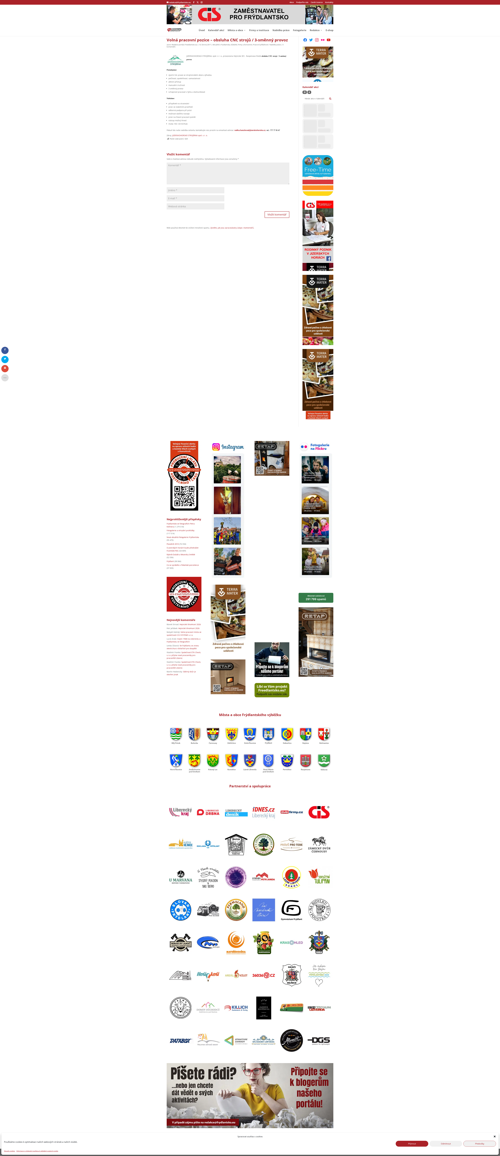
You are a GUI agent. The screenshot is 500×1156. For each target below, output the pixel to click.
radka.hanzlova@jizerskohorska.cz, (250, 130)
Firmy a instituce (259, 30)
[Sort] (309, 92)
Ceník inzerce (317, 2)
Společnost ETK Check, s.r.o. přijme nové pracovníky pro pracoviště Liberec (184, 655)
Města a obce (235, 30)
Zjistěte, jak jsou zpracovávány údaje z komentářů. (232, 228)
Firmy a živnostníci (245, 44)
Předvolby (479, 1143)
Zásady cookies (9, 1151)
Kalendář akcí (216, 30)
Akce (292, 2)
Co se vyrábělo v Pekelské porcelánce (183, 565)
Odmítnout (446, 1143)
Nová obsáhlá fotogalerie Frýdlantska (183, 537)
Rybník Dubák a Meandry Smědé (181, 554)
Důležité (234, 44)
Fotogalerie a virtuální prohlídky (180, 530)
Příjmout (412, 1143)
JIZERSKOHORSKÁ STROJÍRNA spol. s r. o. (190, 135)
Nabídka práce (281, 30)
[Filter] (304, 92)
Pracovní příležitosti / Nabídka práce (267, 44)
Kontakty (329, 2)
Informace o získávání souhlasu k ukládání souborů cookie (37, 1151)
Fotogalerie (299, 30)
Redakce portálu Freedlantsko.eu (184, 44)
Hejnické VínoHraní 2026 (190, 624)
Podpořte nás (302, 2)
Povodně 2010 (173, 544)
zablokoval (316, 598)
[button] (494, 1136)
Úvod (202, 30)
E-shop (329, 30)
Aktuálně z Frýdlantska (221, 44)
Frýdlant (170, 561)
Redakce (315, 30)
